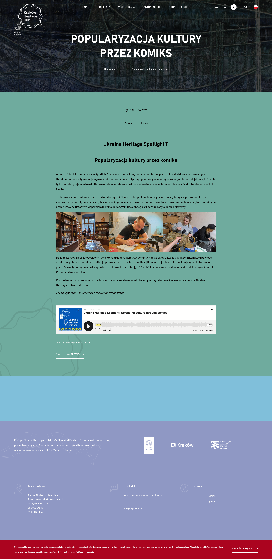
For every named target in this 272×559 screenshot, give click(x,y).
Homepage (109, 69)
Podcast (128, 123)
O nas (85, 7)
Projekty (104, 7)
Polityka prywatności (134, 508)
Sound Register (179, 7)
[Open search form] (246, 7)
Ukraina (144, 123)
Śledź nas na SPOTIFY (68, 354)
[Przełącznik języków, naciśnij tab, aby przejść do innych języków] (256, 7)
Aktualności (152, 7)
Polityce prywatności (85, 552)
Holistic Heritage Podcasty (71, 342)
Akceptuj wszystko (242, 548)
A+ (216, 7)
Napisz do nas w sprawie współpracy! (142, 495)
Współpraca (126, 7)
